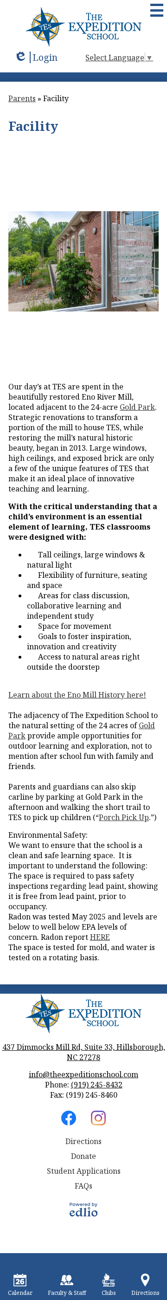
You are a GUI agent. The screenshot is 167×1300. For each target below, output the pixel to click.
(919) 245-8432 (96, 1085)
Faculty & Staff (67, 1293)
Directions (83, 1141)
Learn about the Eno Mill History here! (77, 695)
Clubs (109, 1293)
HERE (100, 937)
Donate (83, 1156)
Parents (22, 98)
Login (36, 57)
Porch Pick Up (124, 817)
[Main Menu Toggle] (157, 10)
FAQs (83, 1186)
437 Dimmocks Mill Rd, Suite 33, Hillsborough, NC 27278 (83, 1052)
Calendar (20, 1293)
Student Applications (84, 1171)
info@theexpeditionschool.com (83, 1074)
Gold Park (137, 407)
